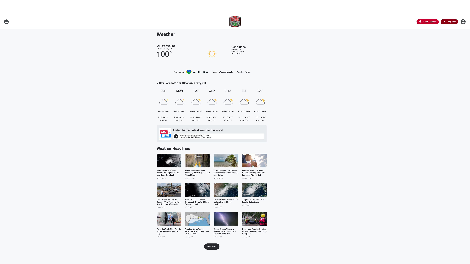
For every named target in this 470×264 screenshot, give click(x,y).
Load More (212, 246)
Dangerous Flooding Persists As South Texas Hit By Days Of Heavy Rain (254, 231)
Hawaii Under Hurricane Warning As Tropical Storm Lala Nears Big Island (168, 173)
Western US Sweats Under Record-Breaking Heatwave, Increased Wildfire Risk (253, 173)
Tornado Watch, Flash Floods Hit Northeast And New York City (169, 231)
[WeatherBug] (197, 72)
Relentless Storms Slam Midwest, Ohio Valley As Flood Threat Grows (197, 173)
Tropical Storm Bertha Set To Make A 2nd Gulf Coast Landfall (226, 202)
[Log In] (463, 21)
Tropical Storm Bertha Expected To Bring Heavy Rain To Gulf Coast (197, 231)
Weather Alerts (226, 72)
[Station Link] (235, 21)
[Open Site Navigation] (6, 21)
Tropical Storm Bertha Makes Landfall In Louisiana (254, 201)
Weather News (243, 72)
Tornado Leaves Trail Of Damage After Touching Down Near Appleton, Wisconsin (169, 202)
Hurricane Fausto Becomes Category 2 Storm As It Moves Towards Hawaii (197, 202)
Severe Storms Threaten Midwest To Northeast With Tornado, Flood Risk (225, 231)
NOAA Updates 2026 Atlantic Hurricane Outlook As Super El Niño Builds (226, 173)
